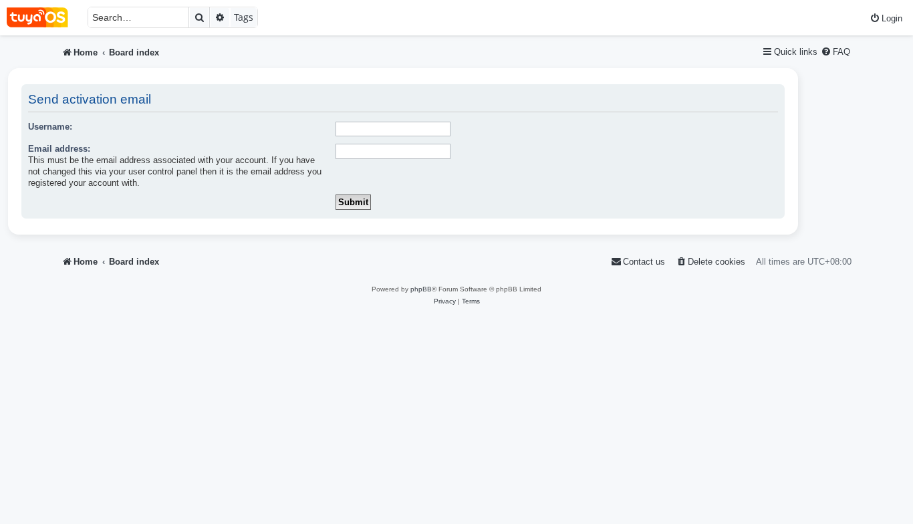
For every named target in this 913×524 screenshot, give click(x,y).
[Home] (44, 17)
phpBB (421, 289)
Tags (243, 17)
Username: (50, 127)
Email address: (59, 149)
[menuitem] (886, 18)
